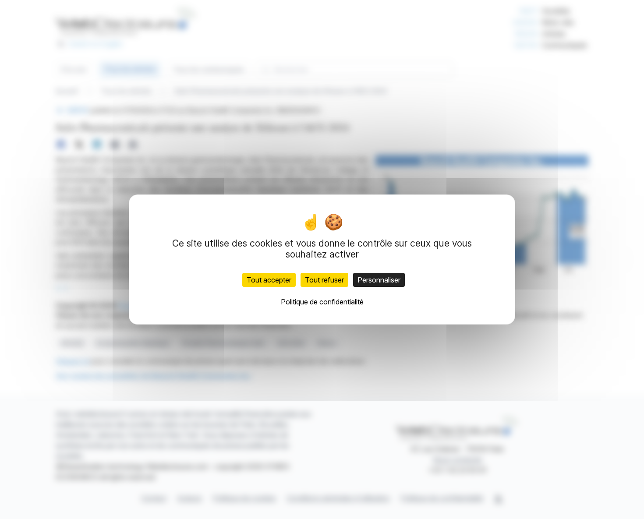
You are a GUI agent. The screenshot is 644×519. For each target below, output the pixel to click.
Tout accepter (269, 279)
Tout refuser (324, 279)
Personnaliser (378, 279)
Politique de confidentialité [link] (322, 301)
